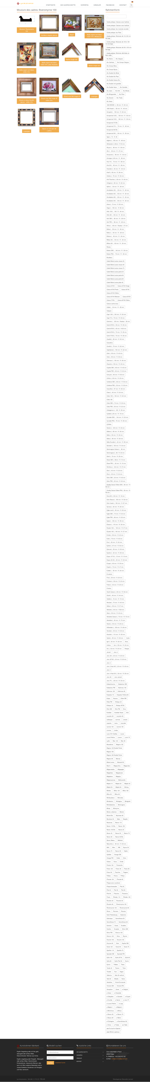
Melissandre (121, 780)
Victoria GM (110, 986)
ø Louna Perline (111, 1003)
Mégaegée (121, 769)
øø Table (124, 1025)
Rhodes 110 (116, 897)
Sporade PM (120, 954)
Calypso (109, 311)
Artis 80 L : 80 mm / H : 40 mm (116, 215)
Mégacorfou (117, 766)
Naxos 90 (109, 837)
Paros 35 (118, 869)
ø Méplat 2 (119, 1007)
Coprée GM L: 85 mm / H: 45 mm (116, 368)
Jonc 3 (109, 663)
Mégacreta (127, 766)
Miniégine (119, 801)
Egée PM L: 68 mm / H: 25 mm (116, 517)
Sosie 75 (126, 947)
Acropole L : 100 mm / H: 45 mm (116, 112)
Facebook (110, 5)
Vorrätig (84, 5)
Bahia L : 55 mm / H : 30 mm (115, 229)
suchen (50, 1063)
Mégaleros (110, 776)
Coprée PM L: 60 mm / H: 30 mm (116, 371)
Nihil (108, 847)
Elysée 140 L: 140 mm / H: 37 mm (117, 531)
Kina (124, 709)
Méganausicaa (111, 780)
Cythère (109, 424)
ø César (109, 993)
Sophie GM (125, 943)
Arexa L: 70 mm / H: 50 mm (115, 204)
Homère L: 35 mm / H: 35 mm (115, 631)
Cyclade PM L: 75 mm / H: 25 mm (117, 421)
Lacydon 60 (110, 716)
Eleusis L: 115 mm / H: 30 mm (116, 524)
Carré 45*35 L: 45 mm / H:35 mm (116, 328)
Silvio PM (109, 932)
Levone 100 (110, 727)
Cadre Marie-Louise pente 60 (115, 275)
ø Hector (117, 1000)
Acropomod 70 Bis (112, 123)
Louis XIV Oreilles (112, 734)
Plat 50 (116, 890)
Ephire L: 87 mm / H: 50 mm (115, 546)
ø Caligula (125, 989)
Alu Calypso (119, 59)
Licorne (109, 730)
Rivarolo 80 (110, 904)
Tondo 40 (109, 968)
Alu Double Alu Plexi (113, 76)
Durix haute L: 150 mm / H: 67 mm (117, 503)
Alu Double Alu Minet (113, 73)
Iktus (126, 641)
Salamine (123, 915)
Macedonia (110, 744)
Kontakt (123, 5)
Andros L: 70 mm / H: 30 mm (115, 176)
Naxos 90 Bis (119, 837)
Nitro (113, 847)
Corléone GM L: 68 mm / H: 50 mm (117, 382)
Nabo (118, 819)
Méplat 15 (109, 783)
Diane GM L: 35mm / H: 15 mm (116, 460)
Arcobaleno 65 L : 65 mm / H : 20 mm (118, 197)
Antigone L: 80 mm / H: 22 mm (116, 183)
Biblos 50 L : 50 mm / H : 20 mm (116, 240)
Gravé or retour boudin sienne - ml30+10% (26, 101)
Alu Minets (126, 91)
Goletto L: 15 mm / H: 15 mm (115, 599)
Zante (117, 989)
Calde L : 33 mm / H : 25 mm (115, 307)
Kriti (127, 712)
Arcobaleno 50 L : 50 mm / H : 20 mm (118, 194)
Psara (108, 897)
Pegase (125, 872)
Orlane (109, 861)
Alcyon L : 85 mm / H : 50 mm (116, 147)
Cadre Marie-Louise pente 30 (115, 272)
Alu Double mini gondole (114, 84)
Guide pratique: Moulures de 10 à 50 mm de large (118, 37)
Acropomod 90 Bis (112, 130)
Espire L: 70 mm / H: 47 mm (115, 567)
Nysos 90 (118, 851)
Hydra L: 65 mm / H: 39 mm (115, 638)
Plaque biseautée (112, 886)
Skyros (125, 936)
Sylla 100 (109, 957)
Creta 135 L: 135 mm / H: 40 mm (116, 396)
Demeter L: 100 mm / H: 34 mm (116, 446)
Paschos (117, 872)
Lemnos (117, 720)
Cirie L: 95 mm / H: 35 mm (114, 357)
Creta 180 (109, 399)
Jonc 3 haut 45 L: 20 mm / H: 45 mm (117, 666)
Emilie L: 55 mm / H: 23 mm (115, 535)
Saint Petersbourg (112, 915)
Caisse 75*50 (110, 300)
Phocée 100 (110, 879)
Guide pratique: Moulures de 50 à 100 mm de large (118, 48)
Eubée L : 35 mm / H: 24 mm (115, 570)
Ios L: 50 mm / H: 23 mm (121, 645)
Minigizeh (127, 801)
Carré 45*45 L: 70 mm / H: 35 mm (117, 332)
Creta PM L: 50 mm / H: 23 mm (116, 406)
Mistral (122, 812)
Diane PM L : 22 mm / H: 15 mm (116, 463)
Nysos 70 (109, 851)
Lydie (108, 741)
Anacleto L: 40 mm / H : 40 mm (116, 169)
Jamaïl (109, 652)
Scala (116, 925)
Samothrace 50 (120, 918)
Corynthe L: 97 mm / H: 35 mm (116, 389)
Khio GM (109, 709)
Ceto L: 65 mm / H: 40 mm (114, 353)
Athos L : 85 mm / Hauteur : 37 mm (117, 226)
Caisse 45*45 (110, 286)
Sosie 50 (118, 947)
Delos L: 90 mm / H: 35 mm (115, 439)
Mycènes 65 (119, 815)
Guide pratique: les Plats (114, 32)
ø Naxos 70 (119, 1014)
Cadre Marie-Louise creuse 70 (115, 268)
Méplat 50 (109, 787)
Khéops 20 (118, 702)
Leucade (123, 723)
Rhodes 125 (126, 897)
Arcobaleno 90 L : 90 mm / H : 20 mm (118, 201)
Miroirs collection (112, 812)
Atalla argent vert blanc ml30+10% (26, 71)
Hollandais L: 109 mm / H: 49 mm (117, 627)
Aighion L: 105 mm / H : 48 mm (116, 140)
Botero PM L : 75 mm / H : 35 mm (117, 254)
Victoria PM (120, 986)
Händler (97, 5)
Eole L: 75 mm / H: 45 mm (114, 539)
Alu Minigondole (111, 94)
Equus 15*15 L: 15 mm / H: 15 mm (117, 556)
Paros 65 (126, 869)
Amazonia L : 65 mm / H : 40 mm (116, 155)
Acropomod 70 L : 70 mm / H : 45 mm (118, 126)
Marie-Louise (110, 762)
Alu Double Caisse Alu (113, 80)
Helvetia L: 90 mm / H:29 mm (115, 610)
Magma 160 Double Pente (114, 755)
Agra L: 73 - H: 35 (112, 137)
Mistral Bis (110, 815)
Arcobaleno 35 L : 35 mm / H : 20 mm (118, 190)
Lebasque (109, 720)
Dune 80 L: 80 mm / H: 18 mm (116, 496)
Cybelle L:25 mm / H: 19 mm (115, 414)
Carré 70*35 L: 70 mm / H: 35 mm (117, 336)
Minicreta (120, 798)
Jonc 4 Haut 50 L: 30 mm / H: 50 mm (118, 673)
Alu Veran (109, 101)
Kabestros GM (122, 684)
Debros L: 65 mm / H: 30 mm (115, 431)
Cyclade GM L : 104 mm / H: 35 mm (117, 417)
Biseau (109, 247)
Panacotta (119, 865)
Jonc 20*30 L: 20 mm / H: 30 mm (116, 659)
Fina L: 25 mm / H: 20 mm (114, 578)
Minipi (108, 808)
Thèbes (115, 964)
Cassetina (110, 343)
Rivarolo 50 (119, 901)
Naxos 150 (121, 826)
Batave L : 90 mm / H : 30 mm (116, 236)
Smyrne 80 (110, 943)
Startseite (50, 5)
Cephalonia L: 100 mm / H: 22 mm (117, 350)
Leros (116, 723)
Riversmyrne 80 (124, 908)
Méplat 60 (118, 787)
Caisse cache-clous (112, 304)
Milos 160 (125, 791)
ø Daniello (119, 996)
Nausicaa (109, 822)
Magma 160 (110, 752)
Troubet (109, 972)
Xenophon (110, 989)
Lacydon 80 (120, 716)
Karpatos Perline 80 (122, 695)
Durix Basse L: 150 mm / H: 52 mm (117, 500)
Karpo (108, 698)
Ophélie (109, 854)
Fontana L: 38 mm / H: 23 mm (115, 581)
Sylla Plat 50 (118, 961)
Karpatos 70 (110, 695)
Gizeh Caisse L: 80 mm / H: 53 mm (117, 592)
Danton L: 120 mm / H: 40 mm (116, 428)
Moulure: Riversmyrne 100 (26, 30)
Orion (124, 858)
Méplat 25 (118, 783)
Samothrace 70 (111, 922)
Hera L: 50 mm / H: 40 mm (114, 613)
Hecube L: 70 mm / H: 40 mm (115, 602)
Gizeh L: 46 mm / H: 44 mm (115, 595)
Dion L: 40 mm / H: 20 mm (114, 470)
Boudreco (109, 257)
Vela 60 (109, 979)
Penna (116, 876)
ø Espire (127, 996)
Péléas (109, 876)
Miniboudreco (110, 798)
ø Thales (116, 1025)
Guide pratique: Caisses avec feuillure (118, 22)
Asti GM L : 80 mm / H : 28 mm (116, 218)
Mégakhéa (110, 773)
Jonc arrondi (118, 677)
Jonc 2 (116, 652)
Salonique (109, 918)
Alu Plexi (121, 94)
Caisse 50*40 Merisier (113, 297)
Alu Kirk (117, 91)
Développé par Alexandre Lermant (123, 1079)
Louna (122, 734)
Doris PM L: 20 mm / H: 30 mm (116, 481)
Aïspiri (72, 35)
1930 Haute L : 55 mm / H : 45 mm (117, 108)
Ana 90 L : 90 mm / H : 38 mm (116, 165)
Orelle (118, 858)
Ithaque (127, 649)
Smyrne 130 (120, 940)
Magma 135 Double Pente (114, 748)
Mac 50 (123, 741)
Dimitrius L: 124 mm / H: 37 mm (116, 467)
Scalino (109, 929)
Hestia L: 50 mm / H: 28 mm (115, 624)
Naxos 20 (121, 830)
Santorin (109, 925)
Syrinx (108, 964)
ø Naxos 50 (110, 1014)
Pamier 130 (110, 865)
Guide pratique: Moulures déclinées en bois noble (117, 54)
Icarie (127, 638)
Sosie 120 (110, 947)
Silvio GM (125, 929)
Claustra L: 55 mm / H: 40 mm (116, 364)
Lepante (109, 723)
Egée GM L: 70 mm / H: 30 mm (116, 514)
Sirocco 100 (118, 932)
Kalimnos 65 (121, 691)
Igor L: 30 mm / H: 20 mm (114, 641)
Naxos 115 (118, 822)
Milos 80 (117, 794)
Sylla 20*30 (118, 957)
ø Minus (119, 1011)
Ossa (115, 861)
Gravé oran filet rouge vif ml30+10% (49, 99)
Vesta (123, 979)
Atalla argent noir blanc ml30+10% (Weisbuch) (94, 36)
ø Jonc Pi (126, 1000)
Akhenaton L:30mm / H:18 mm (116, 144)
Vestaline (109, 982)
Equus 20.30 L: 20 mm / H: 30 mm (117, 560)
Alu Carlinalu (110, 62)
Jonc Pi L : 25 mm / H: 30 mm (116, 681)
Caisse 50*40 (125, 289)
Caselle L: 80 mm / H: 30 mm (115, 339)
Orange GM (117, 854)
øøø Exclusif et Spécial (113, 1028)
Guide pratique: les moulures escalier (118, 29)
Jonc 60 (109, 677)
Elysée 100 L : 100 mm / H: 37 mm (117, 528)
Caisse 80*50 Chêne (124, 300)
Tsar (115, 972)
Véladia (116, 979)
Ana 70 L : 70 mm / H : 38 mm (116, 162)
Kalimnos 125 (111, 691)
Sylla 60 (127, 957)
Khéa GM (123, 698)
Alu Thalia (119, 98)
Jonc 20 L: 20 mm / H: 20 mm (115, 656)
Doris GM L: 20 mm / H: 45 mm (116, 477)
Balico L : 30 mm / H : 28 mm (115, 233)
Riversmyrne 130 (112, 908)
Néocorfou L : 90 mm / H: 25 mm (116, 844)
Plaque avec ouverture (113, 883)
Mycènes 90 (110, 819)
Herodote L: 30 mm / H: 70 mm (116, 620)
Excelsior (109, 574)
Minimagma (121, 805)
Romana (115, 911)
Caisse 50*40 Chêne (113, 293)
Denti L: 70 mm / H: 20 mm (115, 456)
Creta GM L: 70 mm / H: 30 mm (116, 403)
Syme (127, 961)
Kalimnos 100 (122, 688)
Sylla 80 (109, 961)
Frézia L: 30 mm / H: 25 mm (115, 585)
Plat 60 (123, 890)
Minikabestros (111, 805)
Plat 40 (109, 890)
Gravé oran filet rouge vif (72, 96)
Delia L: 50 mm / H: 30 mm (115, 435)
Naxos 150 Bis (111, 830)
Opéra (126, 851)
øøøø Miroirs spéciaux (113, 1032)
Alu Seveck (110, 98)
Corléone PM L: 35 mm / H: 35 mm (117, 385)
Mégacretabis (111, 769)
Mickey (126, 787)
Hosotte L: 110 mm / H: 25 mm (116, 634)
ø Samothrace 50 (122, 1021)
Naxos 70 (127, 833)
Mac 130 (115, 741)
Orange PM (110, 858)
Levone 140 (120, 727)
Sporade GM (110, 954)
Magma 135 (119, 744)
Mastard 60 (120, 762)
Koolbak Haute (118, 712)
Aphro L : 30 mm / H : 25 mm (115, 186)
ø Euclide (109, 1000)
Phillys (123, 876)
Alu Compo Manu (112, 66)
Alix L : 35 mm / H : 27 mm (115, 151)
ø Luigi (121, 1003)
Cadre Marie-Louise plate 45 (115, 282)
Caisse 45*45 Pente (112, 289)
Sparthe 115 (110, 950)
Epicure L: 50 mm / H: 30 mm (115, 549)
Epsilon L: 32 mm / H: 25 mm (115, 553)
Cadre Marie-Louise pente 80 (115, 279)
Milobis (109, 791)
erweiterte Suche (60, 1063)
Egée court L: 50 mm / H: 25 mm (116, 510)
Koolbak (109, 712)
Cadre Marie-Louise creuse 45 (115, 265)
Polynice (116, 893)
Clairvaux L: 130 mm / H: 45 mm (116, 360)
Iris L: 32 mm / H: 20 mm (114, 649)
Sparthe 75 (120, 950)
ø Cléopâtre (110, 996)
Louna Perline (111, 737)
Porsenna (125, 893)
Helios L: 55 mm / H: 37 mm (115, 606)
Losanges (94, 96)
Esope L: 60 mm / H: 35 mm (115, 563)
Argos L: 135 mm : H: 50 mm (115, 208)
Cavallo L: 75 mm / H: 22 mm (115, 346)
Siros (118, 936)
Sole (117, 943)
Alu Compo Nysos (112, 69)
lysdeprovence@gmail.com (119, 1059)
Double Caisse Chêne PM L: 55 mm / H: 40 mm (118, 491)
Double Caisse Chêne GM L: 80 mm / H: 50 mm (118, 486)
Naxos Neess (111, 840)
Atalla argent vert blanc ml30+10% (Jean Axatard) (49, 64)
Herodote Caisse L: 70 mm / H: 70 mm (118, 617)
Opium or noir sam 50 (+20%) (49, 130)
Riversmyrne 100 (121, 904)
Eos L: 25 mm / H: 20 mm (114, 542)
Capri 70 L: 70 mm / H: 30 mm (116, 318)
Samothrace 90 (123, 922)
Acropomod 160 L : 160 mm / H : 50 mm (119, 119)
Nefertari (120, 840)
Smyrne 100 (110, 940)
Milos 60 (109, 794)
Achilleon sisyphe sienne (49, 35)
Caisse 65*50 (127, 297)
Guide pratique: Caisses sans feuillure (118, 25)
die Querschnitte (68, 5)
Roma (108, 911)
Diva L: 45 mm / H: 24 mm (114, 474)
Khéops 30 (110, 705)
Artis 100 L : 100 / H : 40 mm (115, 211)
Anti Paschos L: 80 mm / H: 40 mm (117, 179)
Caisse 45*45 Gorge (123, 286)
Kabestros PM (111, 688)
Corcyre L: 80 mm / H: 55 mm (115, 375)
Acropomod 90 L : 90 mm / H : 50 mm (118, 133)
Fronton (109, 588)
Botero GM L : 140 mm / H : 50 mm (117, 250)
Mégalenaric (119, 773)
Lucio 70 (127, 737)
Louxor (120, 737)
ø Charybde (117, 993)
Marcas (118, 759)
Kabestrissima (111, 684)
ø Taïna (109, 1025)
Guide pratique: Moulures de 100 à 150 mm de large (117, 43)
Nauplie (125, 819)
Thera (122, 964)
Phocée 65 (120, 879)
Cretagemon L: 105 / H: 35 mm (116, 410)
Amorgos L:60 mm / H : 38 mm (116, 158)
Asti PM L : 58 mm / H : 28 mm (116, 222)
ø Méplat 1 (110, 1007)
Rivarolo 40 (110, 901)
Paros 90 (109, 872)
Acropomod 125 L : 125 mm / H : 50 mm (119, 115)
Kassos (115, 698)
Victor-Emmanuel (120, 982)
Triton (124, 968)
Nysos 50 (126, 847)
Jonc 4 (109, 670)
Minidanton (110, 801)
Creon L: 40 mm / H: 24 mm (115, 392)
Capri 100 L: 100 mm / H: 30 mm (116, 314)
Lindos (116, 730)
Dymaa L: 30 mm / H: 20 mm (115, 507)
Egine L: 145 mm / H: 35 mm (115, 521)
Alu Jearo (109, 91)
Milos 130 (117, 791)
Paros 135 (110, 869)
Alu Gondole (123, 87)
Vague (121, 972)
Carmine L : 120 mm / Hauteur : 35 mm (118, 321)
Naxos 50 (118, 833)
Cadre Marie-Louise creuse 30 (115, 261)
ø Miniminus (110, 1011)
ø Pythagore (110, 1021)
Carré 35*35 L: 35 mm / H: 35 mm (117, 325)
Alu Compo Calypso (123, 62)
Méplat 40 (127, 783)
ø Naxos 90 (110, 1018)
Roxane (123, 911)
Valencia (109, 975)
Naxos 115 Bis (111, 826)
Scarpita (116, 929)
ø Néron (118, 1018)
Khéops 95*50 (120, 705)
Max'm (109, 766)
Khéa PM (109, 702)
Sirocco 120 (110, 936)
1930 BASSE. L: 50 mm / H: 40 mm (117, 105)
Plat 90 (109, 893)
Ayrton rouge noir (71, 59)
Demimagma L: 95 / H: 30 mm (115, 453)
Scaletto (123, 925)
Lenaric (125, 720)
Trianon (117, 968)
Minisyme (116, 808)
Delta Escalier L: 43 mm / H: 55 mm (117, 442)
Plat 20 (122, 886)
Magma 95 (110, 759)
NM (119, 847)
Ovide (121, 861)
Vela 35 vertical (119, 975)
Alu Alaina (110, 59)
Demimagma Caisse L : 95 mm (116, 449)
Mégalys (118, 776)
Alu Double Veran (112, 87)
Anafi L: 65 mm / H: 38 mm (115, 172)
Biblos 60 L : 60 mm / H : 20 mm (116, 243)
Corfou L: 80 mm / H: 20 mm (115, 378)
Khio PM (117, 709)
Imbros (109, 645)
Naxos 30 (109, 833)
